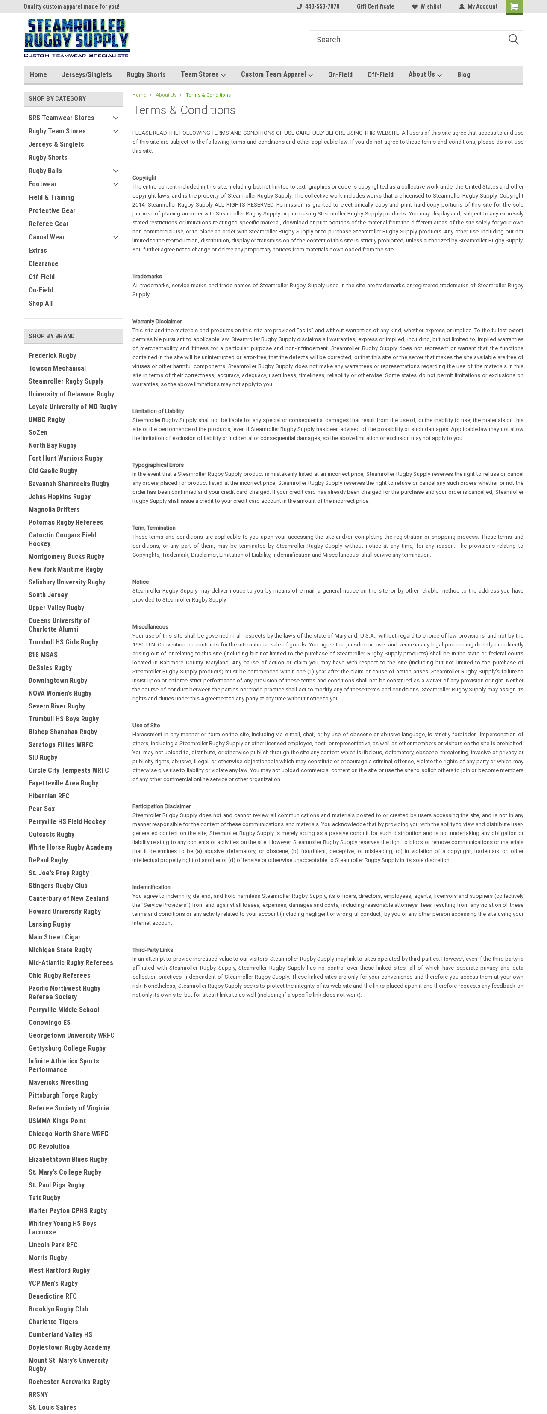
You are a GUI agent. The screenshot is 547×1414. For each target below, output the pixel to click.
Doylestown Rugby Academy (69, 1347)
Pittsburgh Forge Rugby (63, 1095)
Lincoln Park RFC (53, 1245)
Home (38, 75)
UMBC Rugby (47, 420)
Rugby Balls (45, 171)
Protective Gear (52, 211)
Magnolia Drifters (54, 509)
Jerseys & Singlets (56, 144)
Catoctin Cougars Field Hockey (62, 539)
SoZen (38, 432)
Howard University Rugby (65, 911)
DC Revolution (49, 1146)
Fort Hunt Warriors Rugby (66, 458)
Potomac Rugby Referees (66, 522)
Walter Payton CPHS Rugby (68, 1211)
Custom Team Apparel (274, 74)
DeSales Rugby (50, 668)
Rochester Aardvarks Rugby (69, 1382)
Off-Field (381, 75)
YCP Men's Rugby (53, 1283)
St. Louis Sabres (52, 1407)
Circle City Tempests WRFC (69, 770)
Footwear (43, 184)
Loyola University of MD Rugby (73, 407)
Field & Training (51, 197)
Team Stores (201, 74)
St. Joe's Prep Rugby (59, 873)
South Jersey (48, 595)
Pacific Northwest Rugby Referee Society (64, 992)
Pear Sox (42, 809)
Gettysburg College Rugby (67, 1048)
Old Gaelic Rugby (53, 471)
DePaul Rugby (48, 860)
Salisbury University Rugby (67, 582)
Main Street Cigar (55, 937)
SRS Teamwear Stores (61, 118)
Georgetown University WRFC (72, 1035)
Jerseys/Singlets (87, 75)
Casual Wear (47, 237)
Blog (464, 75)
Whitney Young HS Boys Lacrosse (63, 1227)
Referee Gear (49, 224)
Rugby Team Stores (57, 131)
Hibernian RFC (49, 796)
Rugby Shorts (146, 75)
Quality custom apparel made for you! (72, 6)
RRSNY (38, 1394)
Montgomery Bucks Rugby (66, 556)
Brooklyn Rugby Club (58, 1309)
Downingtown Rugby (58, 680)
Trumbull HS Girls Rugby (63, 642)
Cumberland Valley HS (60, 1335)
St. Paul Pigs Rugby (57, 1185)
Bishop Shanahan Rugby (63, 732)
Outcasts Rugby (51, 834)
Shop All (41, 303)
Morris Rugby (48, 1258)
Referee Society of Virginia (69, 1108)
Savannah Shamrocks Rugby (69, 484)
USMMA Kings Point (57, 1121)
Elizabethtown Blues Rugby (68, 1159)
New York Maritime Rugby (66, 569)
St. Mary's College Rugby (65, 1172)
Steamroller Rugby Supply (66, 381)
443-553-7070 (322, 6)
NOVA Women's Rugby (60, 693)
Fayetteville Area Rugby (63, 783)
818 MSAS (43, 655)
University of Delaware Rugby (71, 394)
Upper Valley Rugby (56, 608)
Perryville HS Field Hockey (67, 822)
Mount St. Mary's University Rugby (68, 1364)
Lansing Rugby (50, 924)
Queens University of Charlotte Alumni (59, 625)
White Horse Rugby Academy (70, 847)
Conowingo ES (50, 1022)
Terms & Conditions (208, 95)
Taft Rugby (44, 1198)
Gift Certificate (375, 6)
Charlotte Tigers (53, 1322)
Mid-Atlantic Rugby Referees (71, 963)
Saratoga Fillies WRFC (61, 745)
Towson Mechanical (57, 368)
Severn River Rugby (57, 706)
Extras (38, 250)
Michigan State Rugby (60, 950)
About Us (423, 74)
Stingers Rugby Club (58, 886)
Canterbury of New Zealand (69, 898)
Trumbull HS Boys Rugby (64, 719)
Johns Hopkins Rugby (60, 497)
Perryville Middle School (64, 1010)
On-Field (340, 75)
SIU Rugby (43, 757)
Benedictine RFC (53, 1296)
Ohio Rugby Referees (60, 975)
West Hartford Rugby (59, 1270)
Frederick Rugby (52, 355)
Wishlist (431, 6)
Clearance (44, 264)
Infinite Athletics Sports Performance (64, 1065)
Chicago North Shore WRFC (69, 1134)
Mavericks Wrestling (58, 1082)
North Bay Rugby (52, 445)
